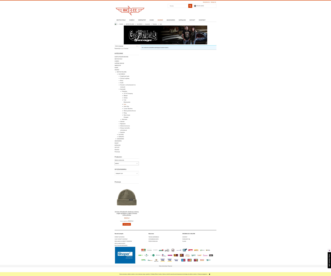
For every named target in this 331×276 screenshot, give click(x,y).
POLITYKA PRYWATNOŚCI (121, 245)
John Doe (126, 106)
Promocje (117, 151)
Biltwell (125, 95)
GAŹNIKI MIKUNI (119, 63)
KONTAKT (184, 237)
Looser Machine (128, 108)
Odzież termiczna (125, 126)
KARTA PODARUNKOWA (121, 56)
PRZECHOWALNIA (153, 241)
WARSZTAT (118, 65)
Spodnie (122, 132)
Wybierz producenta (119, 160)
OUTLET (117, 147)
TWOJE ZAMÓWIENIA (154, 237)
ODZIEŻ (117, 69)
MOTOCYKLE (118, 59)
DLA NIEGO (122, 74)
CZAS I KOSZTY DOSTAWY (121, 239)
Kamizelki (122, 89)
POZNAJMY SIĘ (186, 239)
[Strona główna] (130, 10)
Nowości (117, 149)
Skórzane (124, 119)
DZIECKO (121, 136)
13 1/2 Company (128, 93)
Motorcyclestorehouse (130, 110)
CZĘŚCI (117, 61)
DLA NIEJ (121, 134)
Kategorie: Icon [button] (119, 173)
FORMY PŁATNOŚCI (119, 237)
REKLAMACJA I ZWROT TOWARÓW (123, 241)
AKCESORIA (118, 141)
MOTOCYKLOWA (121, 72)
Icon (125, 104)
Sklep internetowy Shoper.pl (165, 266)
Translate (126, 48)
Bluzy (121, 80)
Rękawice (123, 123)
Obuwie (122, 121)
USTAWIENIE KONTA (154, 239)
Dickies (126, 97)
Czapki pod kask (124, 76)
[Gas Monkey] (165, 34)
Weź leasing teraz (329, 260)
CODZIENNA (120, 138)
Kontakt (184, 241)
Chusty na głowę (124, 78)
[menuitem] (121, 20)
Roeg (125, 113)
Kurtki (121, 82)
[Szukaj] (190, 6)
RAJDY (117, 143)
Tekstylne (124, 91)
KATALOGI (118, 145)
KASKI (116, 67)
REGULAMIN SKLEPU (120, 243)
